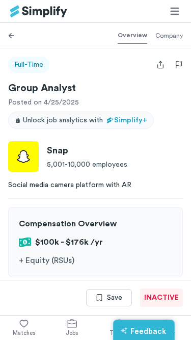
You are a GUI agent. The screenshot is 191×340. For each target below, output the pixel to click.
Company (169, 36)
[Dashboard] (38, 11)
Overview (132, 35)
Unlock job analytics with (85, 120)
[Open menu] (175, 11)
